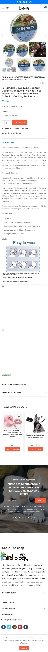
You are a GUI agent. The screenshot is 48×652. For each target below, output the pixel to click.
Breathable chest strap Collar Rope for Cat (35, 436)
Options (5, 111)
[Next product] (45, 83)
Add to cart (20, 123)
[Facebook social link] (17, 2)
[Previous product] (40, 83)
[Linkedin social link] (27, 2)
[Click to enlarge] (5, 53)
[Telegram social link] (30, 2)
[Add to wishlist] (19, 417)
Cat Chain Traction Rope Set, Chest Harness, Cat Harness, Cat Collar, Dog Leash (12, 433)
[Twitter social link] (20, 2)
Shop (8, 76)
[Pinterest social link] (24, 2)
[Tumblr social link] (33, 517)
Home (4, 76)
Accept (24, 648)
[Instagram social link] (24, 517)
